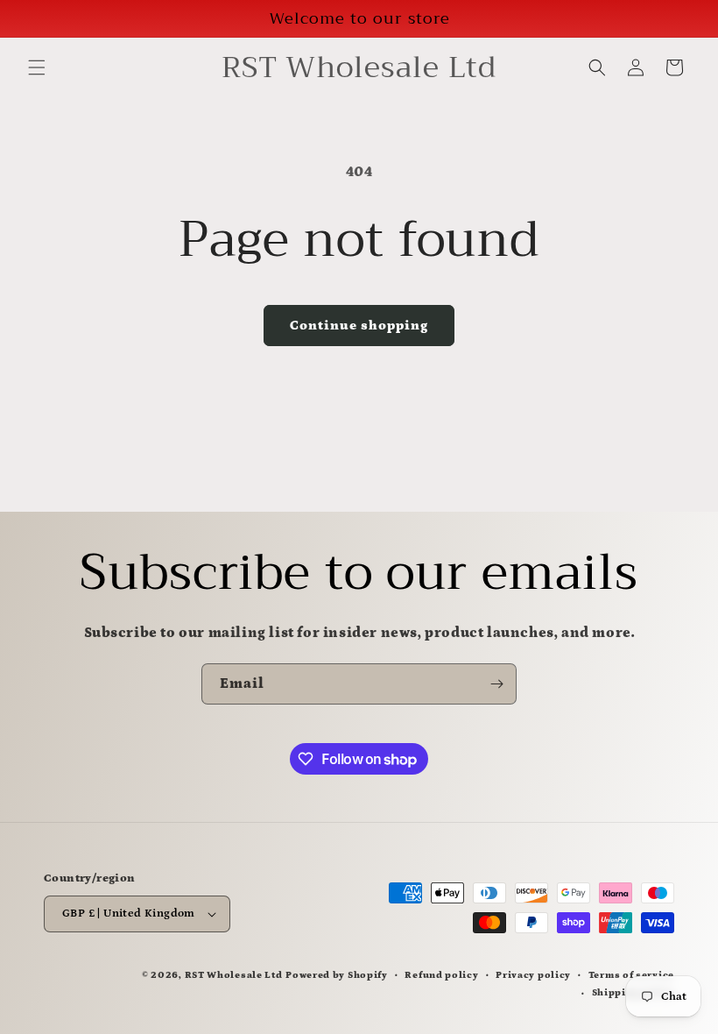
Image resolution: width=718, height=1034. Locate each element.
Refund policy (441, 975)
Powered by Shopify (336, 975)
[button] (37, 67)
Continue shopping (359, 325)
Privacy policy (533, 975)
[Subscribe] (496, 684)
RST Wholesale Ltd (234, 975)
